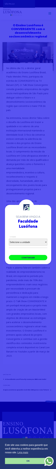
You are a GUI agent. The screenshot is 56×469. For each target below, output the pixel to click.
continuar (28, 257)
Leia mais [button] (22, 452)
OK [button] (28, 461)
